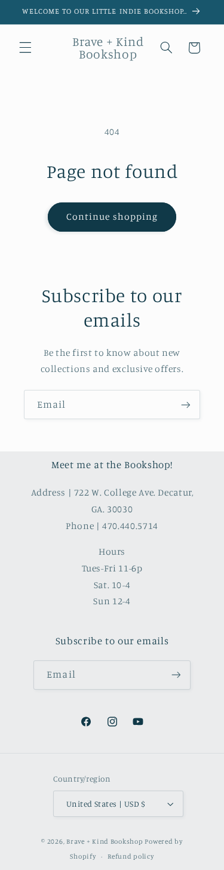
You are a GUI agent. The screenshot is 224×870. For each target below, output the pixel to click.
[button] (25, 48)
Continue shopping (112, 216)
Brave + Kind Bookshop (104, 841)
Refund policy (131, 856)
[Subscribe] (186, 404)
